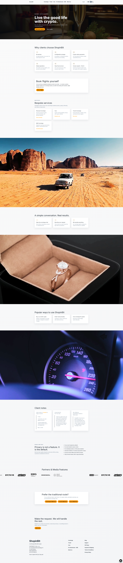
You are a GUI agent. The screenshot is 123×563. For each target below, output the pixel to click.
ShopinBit (31, 1)
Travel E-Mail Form (63, 501)
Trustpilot (44, 412)
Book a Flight (40, 90)
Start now (38, 528)
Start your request (40, 29)
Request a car (57, 116)
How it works (50, 29)
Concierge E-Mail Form (51, 501)
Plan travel (75, 116)
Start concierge (39, 117)
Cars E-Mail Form (73, 501)
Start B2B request (39, 128)
